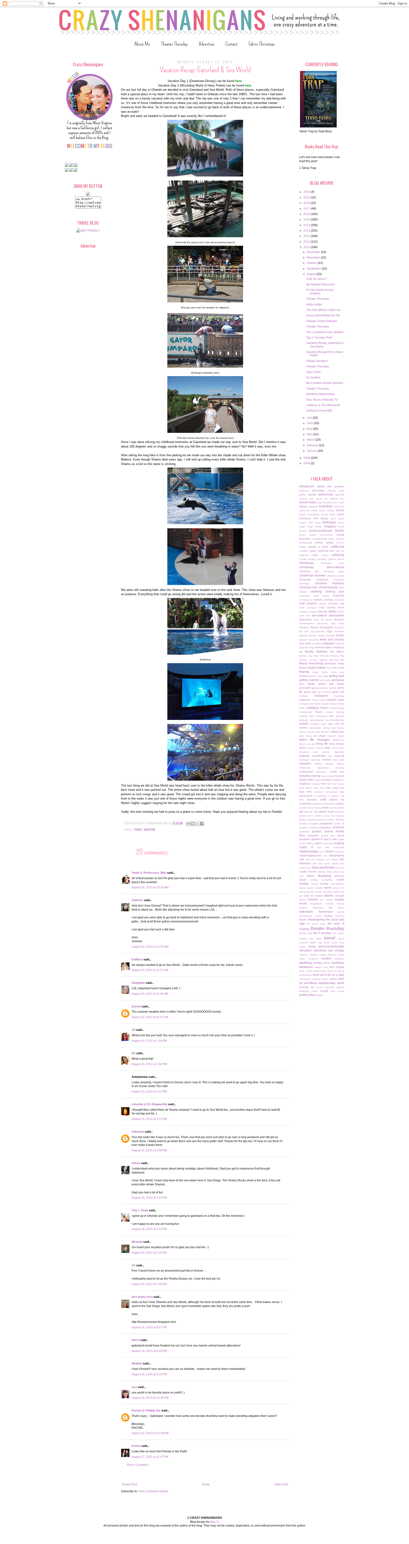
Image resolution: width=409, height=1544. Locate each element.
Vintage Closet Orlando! (321, 321)
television (306, 911)
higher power (321, 703)
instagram (322, 716)
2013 (307, 230)
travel (138, 829)
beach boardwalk (309, 514)
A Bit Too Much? (316, 279)
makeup (304, 755)
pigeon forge (326, 811)
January (312, 450)
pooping (311, 819)
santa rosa (305, 867)
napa (317, 779)
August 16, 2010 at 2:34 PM (149, 1064)
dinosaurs (322, 623)
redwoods (338, 847)
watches (332, 954)
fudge (315, 672)
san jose (317, 863)
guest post (310, 691)
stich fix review (313, 895)
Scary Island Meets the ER (323, 315)
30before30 (306, 486)
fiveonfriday (316, 663)
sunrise (329, 903)
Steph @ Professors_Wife (149, 872)
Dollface (137, 959)
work (340, 983)
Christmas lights (334, 571)
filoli (331, 659)
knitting (334, 731)
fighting (324, 659)
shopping (324, 875)
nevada (316, 784)
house (319, 711)
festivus (334, 655)
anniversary (325, 494)
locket (302, 747)
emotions (317, 643)
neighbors (305, 783)
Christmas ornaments (314, 579)
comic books (321, 595)
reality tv (306, 847)
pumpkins (313, 835)
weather (326, 958)
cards (315, 555)
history (333, 703)
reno (321, 851)
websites (339, 958)
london (311, 748)
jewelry (303, 723)
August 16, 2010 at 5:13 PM (149, 1229)
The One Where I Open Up (323, 310)
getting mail (336, 676)
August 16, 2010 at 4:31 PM (149, 1197)
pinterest (339, 811)
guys (335, 691)
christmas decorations (321, 567)
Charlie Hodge (307, 559)
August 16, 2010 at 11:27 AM (150, 970)
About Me (142, 44)
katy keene (337, 728)
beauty (324, 518)
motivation (321, 771)
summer (313, 899)
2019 (307, 197)
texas (318, 916)
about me (324, 486)
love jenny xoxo (142, 1297)
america (331, 490)
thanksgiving (316, 919)
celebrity (338, 555)
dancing (322, 611)
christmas (306, 563)
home (324, 708)
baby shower (323, 502)
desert (328, 619)
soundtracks (337, 883)
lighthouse (338, 740)
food (311, 667)
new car (326, 783)
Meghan (137, 1363)
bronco (340, 542)
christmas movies (312, 575)
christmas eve (309, 571)
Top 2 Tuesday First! (319, 337)
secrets (312, 871)
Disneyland (326, 627)
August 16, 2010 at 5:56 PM (149, 1284)
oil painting (320, 796)
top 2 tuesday (322, 933)
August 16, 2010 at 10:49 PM (150, 1433)
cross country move (331, 607)
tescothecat (305, 916)
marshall (339, 755)
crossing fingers (308, 611)
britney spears (324, 542)
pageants (317, 803)
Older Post (281, 1484)
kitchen (325, 732)
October (312, 263)
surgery (303, 907)
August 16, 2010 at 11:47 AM (150, 1017)
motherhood (306, 771)
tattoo (341, 907)
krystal (136, 1006)
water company (308, 958)
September (314, 268)
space (302, 887)
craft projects (308, 603)
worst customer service (330, 987)
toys (318, 938)
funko (325, 672)
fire (336, 659)
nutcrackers (331, 792)
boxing (340, 534)
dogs (330, 631)
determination (306, 623)
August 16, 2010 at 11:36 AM (150, 993)
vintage (339, 950)
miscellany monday (330, 767)
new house (338, 784)
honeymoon (305, 712)
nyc (342, 791)
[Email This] (188, 823)
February (313, 445)
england (339, 643)
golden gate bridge (331, 683)
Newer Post (129, 1484)
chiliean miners (336, 559)
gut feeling (324, 692)
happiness (305, 699)
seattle (303, 871)
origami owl (336, 799)
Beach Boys (328, 514)
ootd (323, 799)
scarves (340, 867)
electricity (314, 639)
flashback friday (334, 663)
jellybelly (303, 720)
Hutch (136, 1340)
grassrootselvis (320, 688)
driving (321, 635)
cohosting (304, 595)
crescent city (336, 603)
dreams (312, 635)
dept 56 (319, 619)
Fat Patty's (337, 651)
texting (328, 915)
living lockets (336, 743)
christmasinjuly (328, 587)
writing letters (307, 995)
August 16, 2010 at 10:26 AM (150, 887)
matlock (326, 759)
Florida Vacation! (317, 361)
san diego (332, 859)
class (341, 587)
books (339, 530)
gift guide (325, 680)
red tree (323, 847)
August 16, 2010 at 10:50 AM (150, 946)
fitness (303, 663)
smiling (314, 879)
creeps (322, 603)
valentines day (323, 950)
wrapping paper (308, 991)
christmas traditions (329, 583)
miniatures (304, 767)
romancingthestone (310, 855)
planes (340, 815)
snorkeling (327, 879)
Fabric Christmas (262, 44)
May (310, 428)
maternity (315, 759)
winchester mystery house (313, 979)
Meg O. (214, 1521)
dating (333, 611)
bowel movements (320, 534)
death (341, 611)
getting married (309, 680)
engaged (328, 643)
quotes (315, 839)
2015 (307, 219)
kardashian (315, 728)
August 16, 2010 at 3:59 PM (149, 1150)
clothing (316, 591)
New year (319, 788)
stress (302, 899)
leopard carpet (335, 736)
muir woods (327, 776)
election (303, 639)
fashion (321, 651)
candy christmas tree (321, 550)
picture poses (336, 807)
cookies (317, 599)
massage (304, 759)
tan (330, 907)
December (314, 252)
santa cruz (338, 863)
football (321, 667)
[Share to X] (197, 823)
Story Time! (313, 372)
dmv (306, 631)
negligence (338, 779)
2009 (307, 458)
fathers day (305, 655)
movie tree (337, 771)
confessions (305, 599)
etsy (312, 647)
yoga (319, 995)
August (311, 274)
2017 (307, 208)
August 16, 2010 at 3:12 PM (149, 1119)
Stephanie (138, 983)
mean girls (338, 759)
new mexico (306, 788)
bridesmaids (305, 542)
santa (327, 863)
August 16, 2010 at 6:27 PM (149, 1327)
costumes (339, 599)
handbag (339, 696)
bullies (302, 547)
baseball (312, 506)
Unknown (138, 1131)
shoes (311, 875)
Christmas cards (332, 563)
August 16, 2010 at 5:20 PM (149, 1252)
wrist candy (337, 991)
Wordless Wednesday (320, 394)
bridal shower (336, 539)
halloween (321, 695)
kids (318, 732)
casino (325, 555)
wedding (305, 962)
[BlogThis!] (193, 823)
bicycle (303, 522)
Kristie (136, 1446)
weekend (306, 967)
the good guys (316, 923)
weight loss (321, 967)
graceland (305, 687)
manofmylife (318, 755)
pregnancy (325, 827)
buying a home (318, 546)
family (309, 651)
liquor (302, 744)
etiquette (304, 647)
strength (339, 895)
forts (329, 668)
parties (340, 803)
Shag (330, 871)
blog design (315, 526)
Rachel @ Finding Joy (146, 1410)
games (313, 676)
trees (313, 942)
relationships (308, 851)
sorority (324, 883)
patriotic (303, 807)
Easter (340, 635)
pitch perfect (315, 815)
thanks (303, 919)
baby (312, 502)
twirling (312, 946)
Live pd (310, 744)
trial (320, 942)
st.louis (318, 891)
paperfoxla (329, 803)
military (340, 763)
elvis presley (336, 639)
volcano (303, 954)
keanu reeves (307, 732)
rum (325, 855)
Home (206, 1484)
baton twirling (327, 510)
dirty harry (337, 623)
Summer (137, 900)
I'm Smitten (313, 377)
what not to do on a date (328, 974)
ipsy (331, 715)
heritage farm (306, 703)
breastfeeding (319, 539)
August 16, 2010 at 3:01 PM (149, 1091)
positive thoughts (309, 823)
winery (333, 978)
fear (316, 655)
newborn (318, 792)
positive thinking (335, 819)
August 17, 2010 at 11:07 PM (150, 1456)
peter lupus (314, 807)
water (341, 954)
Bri (134, 1053)
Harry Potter (319, 700)
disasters (304, 627)
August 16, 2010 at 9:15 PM (149, 1374)
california (337, 546)
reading (339, 843)
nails (310, 779)
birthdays (329, 522)
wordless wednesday (320, 983)
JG (133, 1030)
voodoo (313, 954)
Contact (231, 44)
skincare (339, 875)
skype (302, 879)
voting (322, 954)
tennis (341, 912)
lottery (320, 748)
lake (341, 731)
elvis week (305, 643)
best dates (337, 518)
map (330, 756)
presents (338, 827)
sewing (321, 871)
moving (315, 776)
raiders (318, 843)
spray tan (338, 887)
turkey (302, 946)
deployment (336, 615)
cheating (321, 559)
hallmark (303, 696)
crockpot (311, 607)
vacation (149, 829)
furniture (304, 676)
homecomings (336, 708)
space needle (315, 887)
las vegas (320, 735)
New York (305, 791)
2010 (307, 247)
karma (326, 728)
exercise (320, 647)
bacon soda (337, 502)
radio (334, 839)
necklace (326, 779)
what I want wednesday (312, 971)
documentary (318, 631)
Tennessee (325, 911)
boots (302, 534)
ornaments (305, 803)
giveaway (338, 680)
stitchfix (328, 895)
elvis (323, 639)
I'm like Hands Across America (319, 291)
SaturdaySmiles (323, 867)
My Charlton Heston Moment (324, 383)
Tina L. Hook (140, 1210)
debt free (304, 615)
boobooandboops (320, 530)
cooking (328, 599)
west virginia (336, 967)
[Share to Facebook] (202, 823)
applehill (339, 494)
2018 (307, 203)
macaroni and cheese (314, 752)
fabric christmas (335, 647)
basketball (325, 506)
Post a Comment (137, 1465)
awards (304, 502)
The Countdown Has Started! (324, 332)
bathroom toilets (308, 510)
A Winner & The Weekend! (323, 405)
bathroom (339, 506)
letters (303, 739)
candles (303, 551)
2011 (307, 241)
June (310, 423)
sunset (340, 903)
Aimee (136, 1163)
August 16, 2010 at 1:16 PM (149, 1040)
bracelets (304, 538)
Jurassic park (318, 724)
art (326, 498)
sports (328, 887)
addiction (304, 490)
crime (302, 607)
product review (322, 831)
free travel (338, 667)
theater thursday (327, 928)
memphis (305, 763)
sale (301, 859)
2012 (307, 236)
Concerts (338, 595)
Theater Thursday (174, 44)
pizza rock (329, 815)
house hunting (335, 712)
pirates (303, 815)
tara (134, 1387)
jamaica (340, 716)
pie (301, 811)
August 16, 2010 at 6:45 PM (149, 1351)
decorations (319, 615)
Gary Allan (323, 676)
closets (303, 591)
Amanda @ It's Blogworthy (149, 1104)
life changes (320, 739)
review (329, 851)
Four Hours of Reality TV (322, 399)
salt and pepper (315, 859)
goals (311, 683)
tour (311, 938)
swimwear (318, 907)
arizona (303, 498)
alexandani (318, 490)
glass (302, 684)
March (311, 439)
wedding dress (321, 962)
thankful (339, 916)
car (338, 550)
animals (312, 494)
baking (303, 506)
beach (340, 510)
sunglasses (316, 903)
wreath (324, 990)
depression (305, 619)
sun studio (326, 899)
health (340, 699)
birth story (315, 522)
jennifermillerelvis (335, 720)
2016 (307, 214)
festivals (324, 655)
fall (300, 651)
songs (314, 883)
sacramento (336, 855)
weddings (338, 962)
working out (306, 987)
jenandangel (317, 720)
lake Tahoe (305, 736)
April (310, 434)
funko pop (337, 672)
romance (339, 851)
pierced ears (311, 811)
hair (342, 691)
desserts (339, 619)
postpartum (326, 823)
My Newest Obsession (320, 284)
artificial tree (337, 498)
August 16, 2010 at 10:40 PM (150, 1397)
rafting (309, 843)
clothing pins (334, 591)
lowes (335, 748)
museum (339, 775)
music (303, 779)
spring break (306, 891)
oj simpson (333, 796)
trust (341, 942)
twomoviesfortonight (331, 946)
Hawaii (331, 699)
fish (342, 659)
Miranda (137, 1241)
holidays (313, 708)
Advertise (206, 44)
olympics (312, 799)
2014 (307, 225)
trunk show (330, 942)
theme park (305, 933)
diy (300, 631)
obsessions (305, 795)
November (314, 257)
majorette (339, 752)
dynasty (330, 635)
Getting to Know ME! (319, 410)
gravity (332, 688)
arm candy (315, 498)
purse (341, 835)
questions (304, 839)
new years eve (335, 787)
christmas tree (308, 587)
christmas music (335, 575)
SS (133, 1265)
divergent (339, 627)
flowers (303, 667)
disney (314, 627)
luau (341, 748)
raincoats (328, 843)
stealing (327, 891)
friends (304, 672)
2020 (307, 192)
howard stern (307, 716)
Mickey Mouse (324, 763)
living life (322, 743)
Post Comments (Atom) (153, 1491)
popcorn (321, 819)
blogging (330, 526)
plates (302, 819)
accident (339, 486)
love (327, 747)
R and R (325, 839)
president (304, 831)
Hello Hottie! (314, 304)
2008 (307, 463)
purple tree (328, 835)
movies (304, 776)
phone (325, 807)
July (310, 417)
